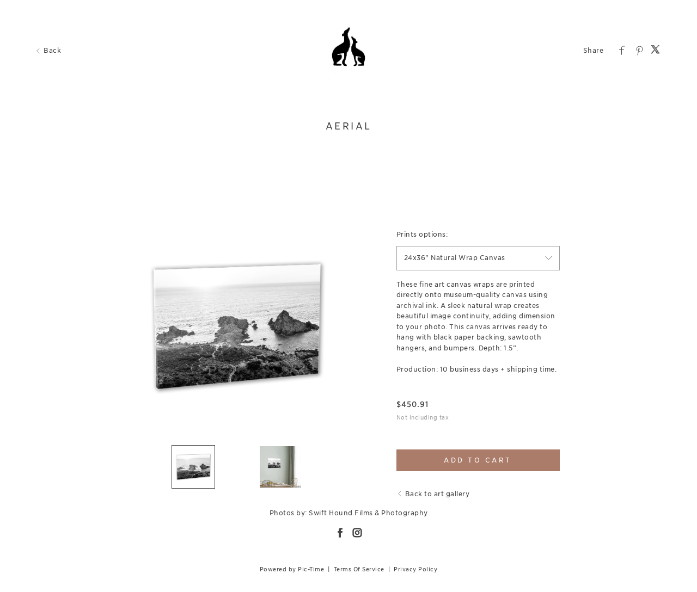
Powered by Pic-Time (292, 569)
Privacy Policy (415, 569)
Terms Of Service (359, 569)
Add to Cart (478, 460)
